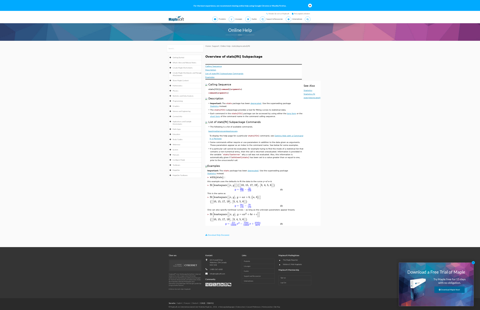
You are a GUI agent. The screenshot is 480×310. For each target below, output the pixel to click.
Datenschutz (240, 307)
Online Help (225, 46)
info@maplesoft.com (217, 274)
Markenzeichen (267, 307)
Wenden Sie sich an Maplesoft (278, 14)
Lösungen (247, 266)
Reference (176, 144)
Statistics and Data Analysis (183, 96)
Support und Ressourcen (252, 276)
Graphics (176, 106)
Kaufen (246, 271)
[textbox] (218, 177)
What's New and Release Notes (184, 63)
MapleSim (176, 170)
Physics (175, 91)
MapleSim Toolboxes (180, 175)
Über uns (172, 255)
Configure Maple (179, 160)
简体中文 (210, 303)
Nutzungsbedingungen (227, 307)
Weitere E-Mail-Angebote (292, 264)
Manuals (176, 155)
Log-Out (283, 283)
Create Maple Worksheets (183, 68)
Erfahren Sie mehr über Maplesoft (179, 289)
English (179, 303)
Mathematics (177, 86)
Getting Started (178, 57)
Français (187, 303)
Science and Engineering (181, 111)
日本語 (202, 303)
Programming (178, 101)
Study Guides (178, 139)
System (175, 150)
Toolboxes (176, 165)
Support (215, 46)
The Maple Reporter (290, 260)
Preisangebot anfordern (302, 14)
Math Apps (177, 129)
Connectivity (177, 116)
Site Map (277, 307)
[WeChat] (229, 284)
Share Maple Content (181, 80)
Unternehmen (248, 281)
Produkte (247, 261)
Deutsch (195, 303)
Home (208, 46)
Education (176, 134)
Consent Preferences (253, 307)
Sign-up (283, 278)
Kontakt (208, 255)
